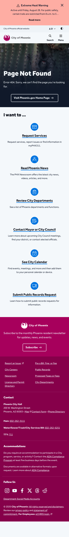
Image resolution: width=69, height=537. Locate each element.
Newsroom (11, 376)
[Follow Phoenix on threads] (37, 490)
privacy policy (22, 510)
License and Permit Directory (14, 384)
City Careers (11, 370)
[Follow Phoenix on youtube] (14, 490)
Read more (34, 20)
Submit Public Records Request (34, 294)
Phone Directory (56, 412)
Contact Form (39, 412)
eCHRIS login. (43, 514)
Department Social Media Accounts (22, 499)
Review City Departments (34, 200)
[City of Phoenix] (17, 38)
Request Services (34, 135)
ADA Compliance (40, 470)
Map (27, 412)
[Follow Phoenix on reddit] (44, 490)
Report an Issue (13, 363)
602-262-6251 (52, 428)
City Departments (44, 382)
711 (11, 435)
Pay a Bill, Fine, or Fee (46, 363)
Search (50, 40)
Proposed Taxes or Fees (47, 376)
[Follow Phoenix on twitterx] (29, 490)
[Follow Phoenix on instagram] (7, 490)
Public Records (42, 370)
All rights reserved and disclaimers (46, 507)
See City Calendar (34, 262)
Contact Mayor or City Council (34, 229)
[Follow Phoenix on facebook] (22, 490)
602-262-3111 (17, 421)
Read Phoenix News (34, 168)
